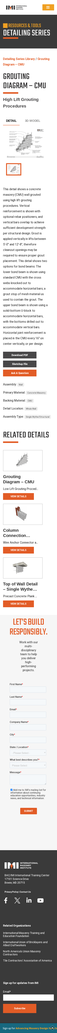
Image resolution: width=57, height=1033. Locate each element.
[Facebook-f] (6, 900)
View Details (18, 496)
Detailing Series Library (19, 59)
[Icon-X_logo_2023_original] (17, 900)
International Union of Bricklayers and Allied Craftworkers (25, 944)
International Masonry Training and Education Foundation (24, 934)
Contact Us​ (25, 892)
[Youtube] (40, 900)
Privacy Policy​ (11, 892)
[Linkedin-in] (29, 900)
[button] (52, 1028)
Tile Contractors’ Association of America (27, 960)
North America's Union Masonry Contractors (22, 953)
